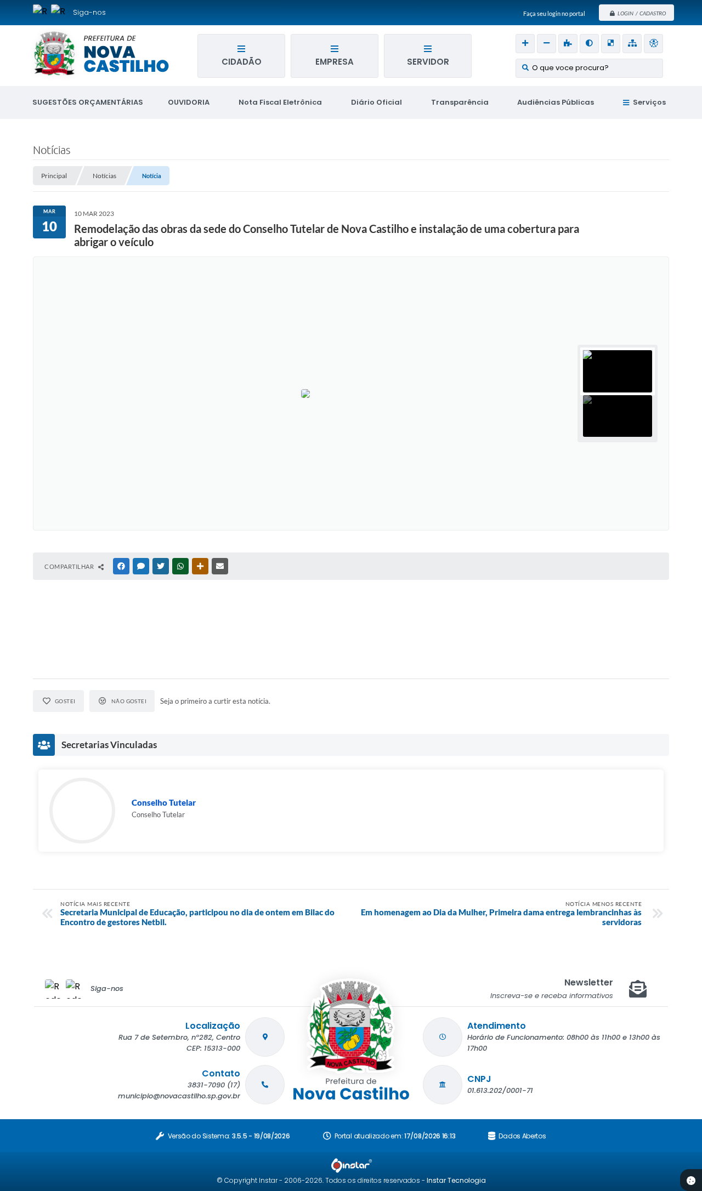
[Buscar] (525, 68)
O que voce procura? (570, 67)
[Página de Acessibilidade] (653, 43)
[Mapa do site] (632, 43)
